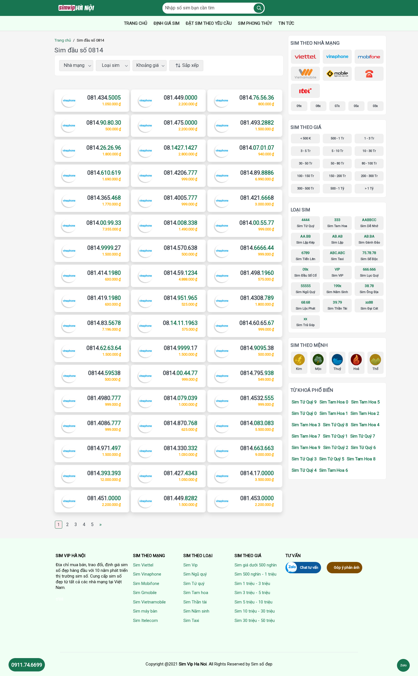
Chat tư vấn (309, 567)
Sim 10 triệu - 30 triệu (255, 611)
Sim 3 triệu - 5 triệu (252, 592)
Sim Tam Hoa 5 (365, 402)
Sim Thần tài (195, 602)
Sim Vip (190, 565)
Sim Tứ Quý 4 (304, 470)
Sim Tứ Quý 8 (335, 424)
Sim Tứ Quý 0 (304, 413)
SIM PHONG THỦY (255, 23)
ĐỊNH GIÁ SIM (166, 23)
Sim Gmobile (145, 592)
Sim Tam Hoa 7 (306, 436)
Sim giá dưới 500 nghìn (256, 565)
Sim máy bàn (145, 611)
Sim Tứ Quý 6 (363, 447)
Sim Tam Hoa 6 (333, 470)
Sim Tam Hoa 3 (306, 424)
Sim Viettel (143, 565)
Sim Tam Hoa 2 (365, 413)
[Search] (259, 8)
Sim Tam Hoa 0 (334, 402)
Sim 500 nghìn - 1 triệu (255, 574)
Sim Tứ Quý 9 (304, 402)
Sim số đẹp (261, 664)
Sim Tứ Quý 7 (362, 436)
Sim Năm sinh (196, 611)
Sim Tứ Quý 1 (335, 436)
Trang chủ (62, 40)
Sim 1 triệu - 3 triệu (252, 583)
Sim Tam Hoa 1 (334, 413)
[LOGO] (76, 8)
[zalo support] (403, 665)
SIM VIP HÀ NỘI (70, 555)
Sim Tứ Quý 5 (331, 458)
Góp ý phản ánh (346, 567)
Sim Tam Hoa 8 (361, 458)
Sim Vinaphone (147, 574)
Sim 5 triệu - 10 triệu (253, 602)
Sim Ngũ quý (195, 574)
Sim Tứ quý (193, 583)
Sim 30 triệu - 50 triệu (255, 620)
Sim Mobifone (146, 583)
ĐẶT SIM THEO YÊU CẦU (209, 23)
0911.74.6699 (26, 665)
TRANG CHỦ (135, 23)
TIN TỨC (286, 23)
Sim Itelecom (145, 620)
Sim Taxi (191, 620)
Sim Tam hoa (195, 592)
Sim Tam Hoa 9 (306, 447)
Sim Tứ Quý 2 (335, 447)
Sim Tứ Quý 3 (304, 458)
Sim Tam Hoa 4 (365, 424)
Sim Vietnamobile (149, 602)
